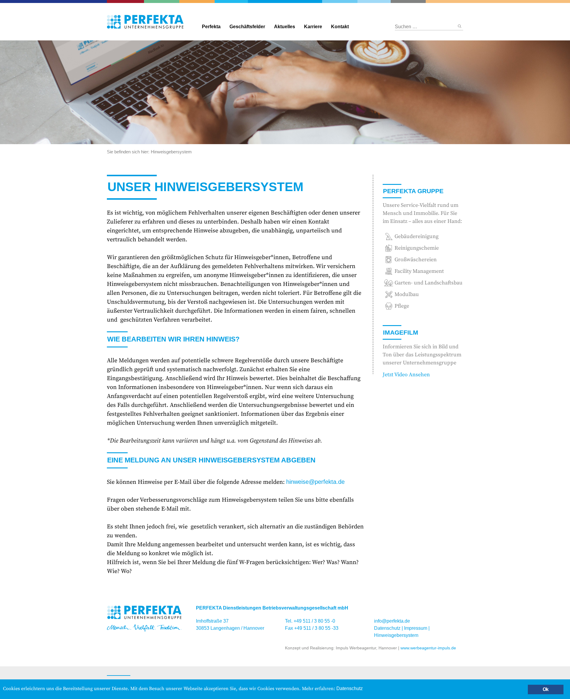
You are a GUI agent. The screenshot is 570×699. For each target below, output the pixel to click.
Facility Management (202, 1)
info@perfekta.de (392, 621)
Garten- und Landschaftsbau (169, 1)
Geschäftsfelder (247, 26)
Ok (545, 689)
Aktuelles (284, 26)
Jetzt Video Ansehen (406, 374)
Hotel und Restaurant (401, 1)
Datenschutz (387, 628)
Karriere (313, 26)
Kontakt (340, 26)
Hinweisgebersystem (396, 635)
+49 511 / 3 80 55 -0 (314, 621)
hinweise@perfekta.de (315, 481)
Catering (129, 1)
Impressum (415, 628)
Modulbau (407, 294)
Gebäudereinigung (229, 1)
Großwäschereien (374, 1)
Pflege (499, 1)
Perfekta (285, 1)
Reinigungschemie (346, 1)
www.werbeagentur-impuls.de (428, 648)
